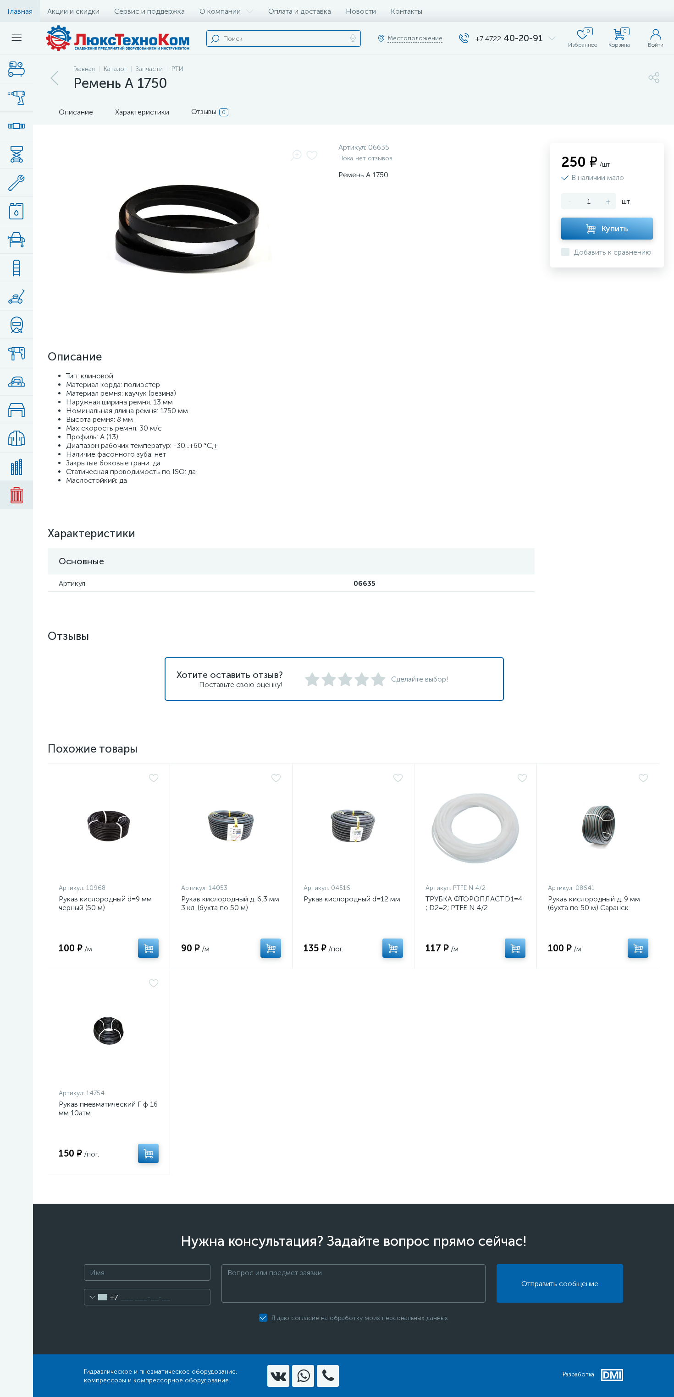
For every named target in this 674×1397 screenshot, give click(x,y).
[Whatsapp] (303, 1376)
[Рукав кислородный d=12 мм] (353, 826)
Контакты (406, 11)
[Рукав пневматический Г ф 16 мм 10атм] (109, 1031)
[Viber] (328, 1376)
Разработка (578, 1374)
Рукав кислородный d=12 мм (352, 899)
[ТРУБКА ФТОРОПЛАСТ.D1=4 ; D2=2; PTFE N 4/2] (476, 826)
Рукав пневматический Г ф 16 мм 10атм (108, 1108)
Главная (20, 11)
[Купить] (148, 948)
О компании (220, 11)
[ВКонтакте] (278, 1376)
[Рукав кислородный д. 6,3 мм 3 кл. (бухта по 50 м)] (231, 826)
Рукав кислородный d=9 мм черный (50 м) (105, 903)
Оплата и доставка (299, 11)
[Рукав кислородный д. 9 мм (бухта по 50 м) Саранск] (598, 826)
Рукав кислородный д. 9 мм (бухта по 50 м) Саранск (594, 903)
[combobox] (101, 1297)
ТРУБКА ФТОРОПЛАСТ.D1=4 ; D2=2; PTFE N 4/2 (473, 903)
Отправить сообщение (559, 1283)
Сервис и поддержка (149, 11)
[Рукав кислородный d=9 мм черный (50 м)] (109, 826)
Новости (361, 11)
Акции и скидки (73, 11)
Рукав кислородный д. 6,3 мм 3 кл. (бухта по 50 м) (230, 903)
